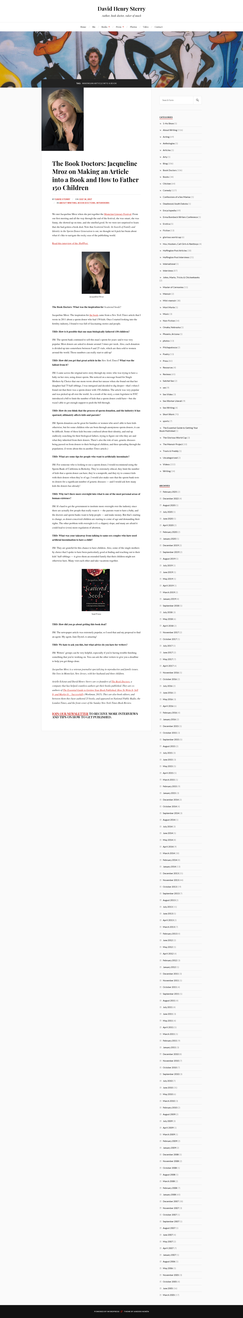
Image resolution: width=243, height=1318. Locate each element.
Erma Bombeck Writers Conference (180, 217)
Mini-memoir (169, 300)
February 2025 (170, 491)
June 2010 (168, 1087)
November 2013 (171, 880)
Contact (159, 26)
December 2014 (171, 799)
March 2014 (169, 853)
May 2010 (168, 1094)
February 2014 (170, 860)
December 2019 (171, 545)
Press (118, 26)
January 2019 (169, 598)
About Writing (68, 203)
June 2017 (168, 652)
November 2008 (171, 1161)
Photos (133, 26)
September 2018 (171, 605)
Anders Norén (141, 1311)
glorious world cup (172, 237)
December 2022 (171, 498)
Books (104, 26)
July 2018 (167, 612)
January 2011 (169, 1047)
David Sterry (62, 199)
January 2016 (169, 719)
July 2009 (167, 1121)
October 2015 (170, 732)
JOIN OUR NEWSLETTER (70, 714)
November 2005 (171, 1275)
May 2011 (168, 1020)
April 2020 (168, 525)
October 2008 (170, 1167)
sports (166, 421)
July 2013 (167, 906)
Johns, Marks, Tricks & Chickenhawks (181, 277)
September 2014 (171, 813)
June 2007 (168, 1234)
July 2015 (167, 752)
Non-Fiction (169, 320)
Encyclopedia (169, 210)
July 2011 (167, 1007)
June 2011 (168, 1014)
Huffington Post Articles (175, 250)
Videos (166, 464)
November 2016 (171, 672)
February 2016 (170, 712)
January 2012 (169, 967)
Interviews (102, 203)
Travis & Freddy (170, 451)
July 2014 (167, 826)
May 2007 (168, 1241)
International (169, 263)
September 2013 (171, 893)
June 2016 (168, 692)
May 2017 (168, 659)
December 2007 (171, 1201)
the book (93, 315)
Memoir (167, 293)
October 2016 (170, 679)
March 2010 (169, 1101)
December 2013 (171, 873)
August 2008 (169, 1174)
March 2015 (169, 779)
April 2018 (168, 625)
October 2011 (170, 987)
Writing (167, 471)
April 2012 (168, 953)
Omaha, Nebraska (171, 327)
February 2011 (170, 1040)
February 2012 (170, 960)
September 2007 (171, 1221)
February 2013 (170, 933)
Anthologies (169, 143)
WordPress (113, 1311)
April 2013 (168, 920)
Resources (168, 367)
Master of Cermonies (173, 287)
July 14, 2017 (85, 199)
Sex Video (168, 394)
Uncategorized (170, 457)
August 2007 (169, 1228)
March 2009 (169, 1134)
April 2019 (168, 585)
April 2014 (168, 846)
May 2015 (168, 766)
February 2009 (170, 1141)
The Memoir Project (173, 444)
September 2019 (171, 552)
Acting (166, 136)
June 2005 (168, 1288)
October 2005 (170, 1281)
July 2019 (167, 565)
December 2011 (171, 973)
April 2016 (168, 706)
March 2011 (169, 1034)
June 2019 (168, 572)
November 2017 (171, 632)
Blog (165, 163)
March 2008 (169, 1181)
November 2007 (171, 1208)
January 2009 (169, 1147)
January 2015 (169, 793)
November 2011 (171, 980)
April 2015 (168, 773)
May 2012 (168, 947)
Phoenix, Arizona (171, 334)
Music (166, 314)
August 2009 (169, 1114)
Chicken (167, 183)
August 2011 (169, 1000)
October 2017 (170, 639)
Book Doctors (86, 203)
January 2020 (169, 538)
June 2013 (168, 913)
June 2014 (168, 833)
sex (164, 387)
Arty (165, 156)
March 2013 (169, 926)
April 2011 (168, 1027)
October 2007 (170, 1214)
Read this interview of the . (70, 243)
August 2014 (169, 819)
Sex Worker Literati (172, 401)
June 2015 (168, 759)
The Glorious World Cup (175, 437)
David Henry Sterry (122, 8)
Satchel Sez (168, 380)
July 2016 (167, 686)
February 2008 (170, 1188)
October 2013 (170, 886)
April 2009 (168, 1127)
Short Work (168, 414)
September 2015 (171, 739)
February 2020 (170, 532)
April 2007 (168, 1248)
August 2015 (169, 746)
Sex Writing (169, 407)
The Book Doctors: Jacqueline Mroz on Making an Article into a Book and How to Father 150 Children (95, 175)
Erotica (166, 223)
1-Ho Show (168, 123)
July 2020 (167, 511)
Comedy (167, 190)
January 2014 (169, 866)
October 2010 (170, 1067)
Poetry (166, 354)
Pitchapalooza (170, 347)
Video (145, 26)
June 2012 (168, 940)
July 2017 (167, 645)
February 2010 (170, 1107)
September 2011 (171, 993)
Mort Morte (169, 307)
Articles (167, 150)
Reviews (167, 374)
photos (166, 340)
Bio (93, 26)
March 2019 (169, 592)
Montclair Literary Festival (117, 214)
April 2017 (168, 665)
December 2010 (171, 1054)
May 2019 (168, 578)
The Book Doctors (120, 681)
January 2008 (169, 1194)
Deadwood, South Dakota (175, 203)
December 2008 (171, 1154)
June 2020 (168, 518)
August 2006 (169, 1261)
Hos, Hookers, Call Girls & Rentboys (180, 244)
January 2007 (169, 1254)
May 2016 (168, 699)
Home (83, 26)
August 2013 (169, 900)
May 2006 (168, 1268)
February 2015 (170, 786)
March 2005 (169, 1295)
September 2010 (171, 1074)
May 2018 (168, 619)
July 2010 (167, 1080)
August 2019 (169, 558)
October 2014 (170, 806)
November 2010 (171, 1060)
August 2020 (169, 505)
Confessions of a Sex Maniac (177, 197)
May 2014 (168, 839)
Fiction (166, 230)
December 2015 (171, 726)
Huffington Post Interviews (176, 257)
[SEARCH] (197, 100)
